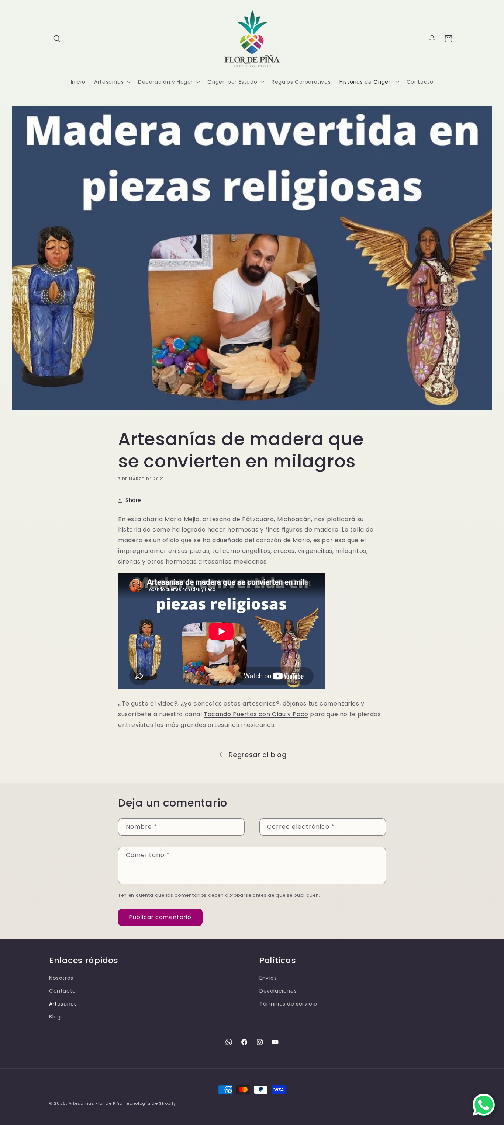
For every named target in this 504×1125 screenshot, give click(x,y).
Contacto (62, 991)
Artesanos (63, 1003)
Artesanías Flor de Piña (96, 1103)
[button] (57, 39)
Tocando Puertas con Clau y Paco (256, 714)
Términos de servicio (288, 1003)
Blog (55, 1016)
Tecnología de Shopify (150, 1103)
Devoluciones (278, 991)
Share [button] (133, 500)
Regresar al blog (258, 754)
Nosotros (61, 978)
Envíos (268, 978)
